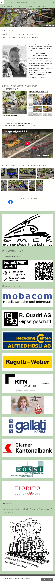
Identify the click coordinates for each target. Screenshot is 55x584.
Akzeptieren (47, 579)
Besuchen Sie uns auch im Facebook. (31, 198)
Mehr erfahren (11, 581)
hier (34, 125)
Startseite (11, 30)
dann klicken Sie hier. (8, 512)
